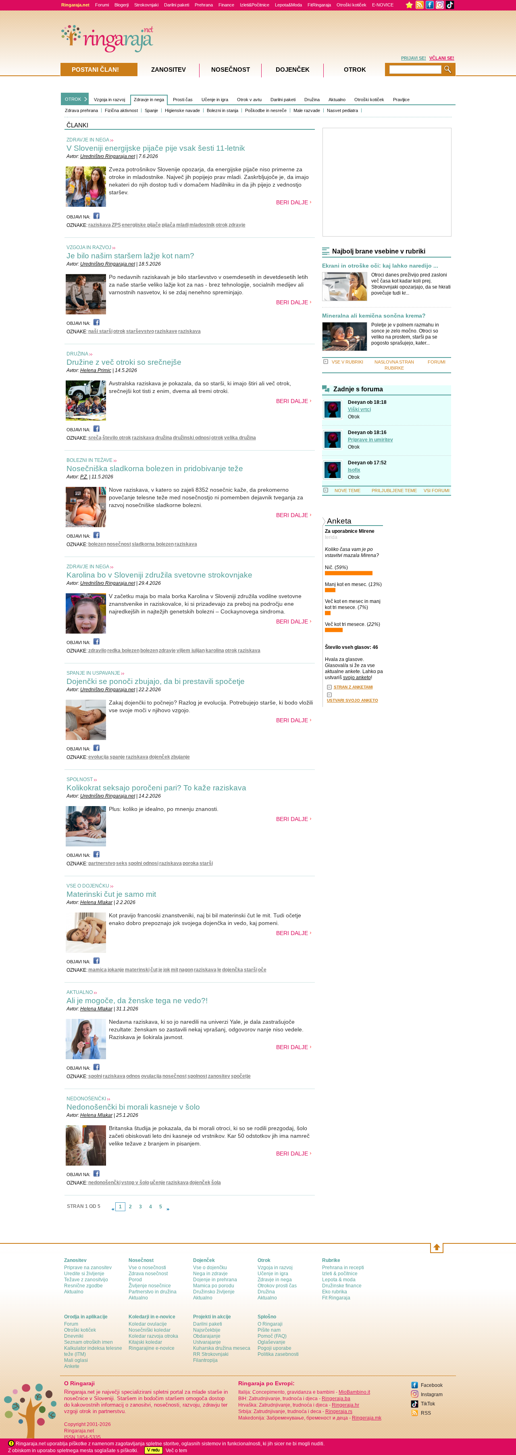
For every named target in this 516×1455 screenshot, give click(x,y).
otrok (222, 225)
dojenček (159, 757)
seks (121, 863)
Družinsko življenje (214, 1292)
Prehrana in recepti (343, 1267)
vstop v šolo (135, 1182)
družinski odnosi (191, 438)
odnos (133, 1076)
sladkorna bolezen (153, 544)
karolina (215, 650)
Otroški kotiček (351, 4)
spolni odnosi (143, 863)
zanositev (219, 1076)
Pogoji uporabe (274, 1348)
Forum (71, 1324)
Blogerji (121, 4)
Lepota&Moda (288, 4)
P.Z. (84, 477)
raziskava (99, 225)
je (160, 970)
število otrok (116, 438)
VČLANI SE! (441, 58)
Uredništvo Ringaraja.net (107, 156)
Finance (226, 4)
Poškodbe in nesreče (266, 110)
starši (206, 863)
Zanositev (168, 69)
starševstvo (140, 331)
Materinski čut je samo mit (111, 894)
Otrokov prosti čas (277, 1286)
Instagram (432, 1394)
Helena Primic (95, 370)
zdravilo (97, 650)
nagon (186, 970)
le (219, 970)
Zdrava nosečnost (148, 1273)
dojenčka (232, 970)
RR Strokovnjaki (211, 1354)
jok (166, 970)
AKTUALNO (80, 992)
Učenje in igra (215, 99)
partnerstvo (101, 863)
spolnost (197, 1076)
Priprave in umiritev (370, 440)
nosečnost (119, 544)
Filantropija (205, 1360)
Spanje (151, 110)
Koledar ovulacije (148, 1324)
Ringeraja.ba (336, 1398)
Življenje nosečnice (150, 1286)
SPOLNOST (80, 779)
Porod (135, 1279)
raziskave (166, 331)
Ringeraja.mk (366, 1418)
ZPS (116, 225)
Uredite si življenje (84, 1273)
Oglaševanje (271, 1342)
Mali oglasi (76, 1360)
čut (154, 970)
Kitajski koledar (145, 1342)
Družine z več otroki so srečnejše (124, 362)
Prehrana (204, 4)
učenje (157, 1182)
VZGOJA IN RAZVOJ (89, 247)
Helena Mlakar (96, 902)
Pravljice (401, 99)
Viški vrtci (359, 409)
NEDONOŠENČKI (86, 1099)
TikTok (428, 1404)
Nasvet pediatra (342, 110)
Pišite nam (269, 1330)
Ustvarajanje (207, 1342)
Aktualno (337, 99)
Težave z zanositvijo (86, 1279)
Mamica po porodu (213, 1286)
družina (163, 438)
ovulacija (151, 1076)
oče (262, 970)
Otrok (354, 417)
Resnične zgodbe (83, 1286)
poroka (191, 863)
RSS (426, 1413)
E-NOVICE (382, 4)
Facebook (432, 1385)
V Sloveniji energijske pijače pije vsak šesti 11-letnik (156, 148)
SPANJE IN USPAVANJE (93, 673)
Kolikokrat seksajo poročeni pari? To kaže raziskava (156, 788)
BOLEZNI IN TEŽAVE (89, 460)
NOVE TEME (347, 490)
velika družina (240, 438)
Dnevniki (73, 1336)
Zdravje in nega (149, 99)
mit (174, 970)
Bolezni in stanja (222, 110)
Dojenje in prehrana (215, 1279)
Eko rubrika (334, 1292)
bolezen (97, 544)
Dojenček (293, 69)
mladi (182, 225)
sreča (95, 438)
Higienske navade (182, 110)
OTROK (73, 99)
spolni (95, 1076)
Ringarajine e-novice (152, 1348)
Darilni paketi (176, 4)
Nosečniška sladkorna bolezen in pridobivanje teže (155, 468)
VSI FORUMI (436, 490)
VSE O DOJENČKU (88, 886)
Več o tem (176, 1450)
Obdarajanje (207, 1336)
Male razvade (306, 110)
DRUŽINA (77, 354)
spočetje (241, 1076)
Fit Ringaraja (336, 1298)
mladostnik (202, 225)
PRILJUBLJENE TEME (394, 490)
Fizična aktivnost (121, 110)
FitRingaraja (319, 4)
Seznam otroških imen (88, 1342)
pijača (168, 225)
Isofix (354, 470)
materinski (137, 970)
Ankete (71, 1366)
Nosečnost (230, 69)
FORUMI (436, 362)
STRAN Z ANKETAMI (353, 687)
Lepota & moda (339, 1279)
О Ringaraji (270, 1324)
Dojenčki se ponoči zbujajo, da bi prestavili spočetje (156, 681)
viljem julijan (191, 650)
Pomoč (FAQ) (272, 1336)
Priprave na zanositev (88, 1267)
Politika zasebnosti (278, 1354)
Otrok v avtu (249, 99)
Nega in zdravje (210, 1273)
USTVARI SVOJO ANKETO (352, 700)
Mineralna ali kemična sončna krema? (374, 316)
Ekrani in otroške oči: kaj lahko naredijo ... (380, 266)
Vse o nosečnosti (147, 1267)
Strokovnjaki (146, 4)
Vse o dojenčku (210, 1267)
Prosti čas (183, 99)
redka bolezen (123, 650)
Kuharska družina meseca (221, 1348)
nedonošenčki (104, 1182)
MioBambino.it (354, 1392)
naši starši (100, 331)
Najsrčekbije (207, 1330)
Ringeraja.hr (345, 1405)
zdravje (237, 225)
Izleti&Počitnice (254, 4)
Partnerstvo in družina (153, 1292)
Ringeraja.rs (338, 1411)
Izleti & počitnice (340, 1273)
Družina (312, 99)
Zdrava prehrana (81, 110)
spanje (117, 757)
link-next (168, 1209)
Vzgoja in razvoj (109, 99)
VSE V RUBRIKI (347, 362)
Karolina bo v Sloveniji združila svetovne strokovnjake (159, 575)
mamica (97, 970)
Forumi (102, 4)
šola (216, 1182)
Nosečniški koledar (150, 1330)
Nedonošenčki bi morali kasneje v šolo (133, 1107)
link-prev (113, 1209)
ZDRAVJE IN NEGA (88, 140)
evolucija (98, 757)
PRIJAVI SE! (413, 58)
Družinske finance (342, 1286)
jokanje (116, 970)
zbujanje (180, 757)
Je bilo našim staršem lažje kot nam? (130, 256)
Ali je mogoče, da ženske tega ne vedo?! (137, 1000)
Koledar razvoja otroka (153, 1336)
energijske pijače (141, 225)
